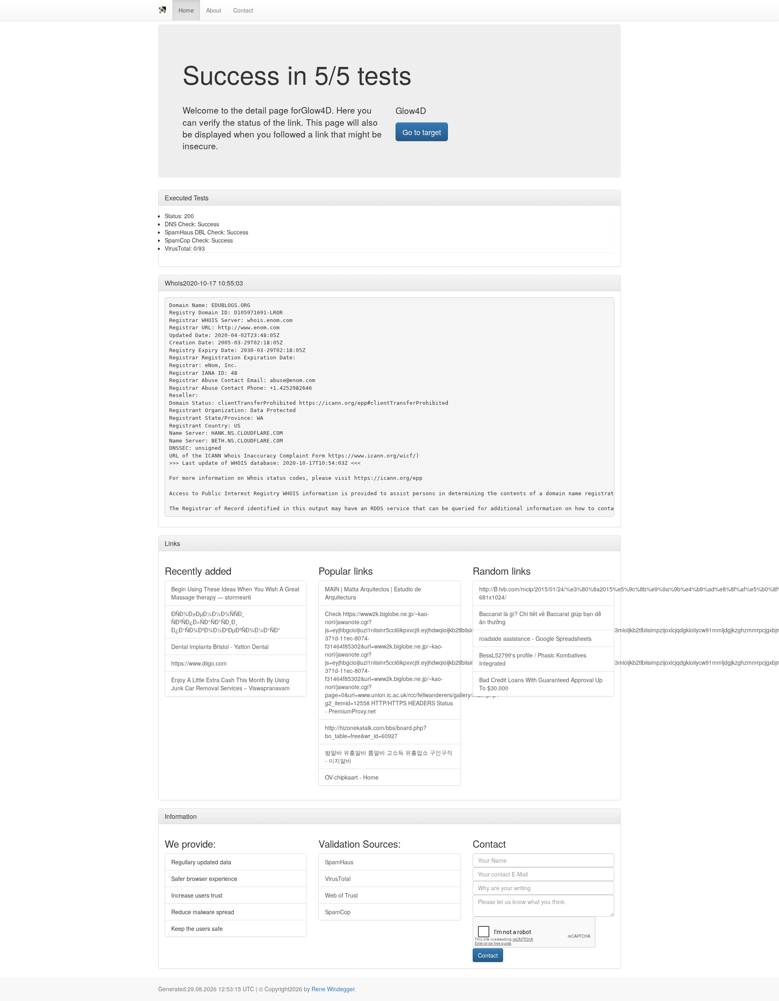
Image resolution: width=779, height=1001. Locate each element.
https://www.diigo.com (199, 663)
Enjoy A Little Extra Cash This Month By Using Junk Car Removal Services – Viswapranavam (230, 684)
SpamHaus (339, 862)
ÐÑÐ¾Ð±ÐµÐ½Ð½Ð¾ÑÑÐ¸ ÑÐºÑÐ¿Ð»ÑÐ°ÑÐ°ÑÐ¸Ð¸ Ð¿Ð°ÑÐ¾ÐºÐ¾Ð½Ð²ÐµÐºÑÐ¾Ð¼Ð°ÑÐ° (225, 622)
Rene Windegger (333, 989)
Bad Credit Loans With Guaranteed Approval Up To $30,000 (541, 684)
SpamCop (338, 912)
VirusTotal (338, 878)
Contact (243, 10)
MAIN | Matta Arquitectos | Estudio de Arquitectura (373, 593)
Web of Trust (341, 895)
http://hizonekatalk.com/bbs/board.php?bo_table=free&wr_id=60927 (375, 732)
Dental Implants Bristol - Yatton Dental (220, 646)
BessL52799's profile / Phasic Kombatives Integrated (532, 659)
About (213, 10)
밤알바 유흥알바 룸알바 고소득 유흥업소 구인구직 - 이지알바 (388, 756)
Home (186, 10)
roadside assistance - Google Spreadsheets (535, 638)
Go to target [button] (421, 132)
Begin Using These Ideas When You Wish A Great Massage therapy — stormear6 (235, 593)
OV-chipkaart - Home (352, 777)
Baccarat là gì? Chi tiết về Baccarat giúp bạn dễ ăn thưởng (540, 618)
